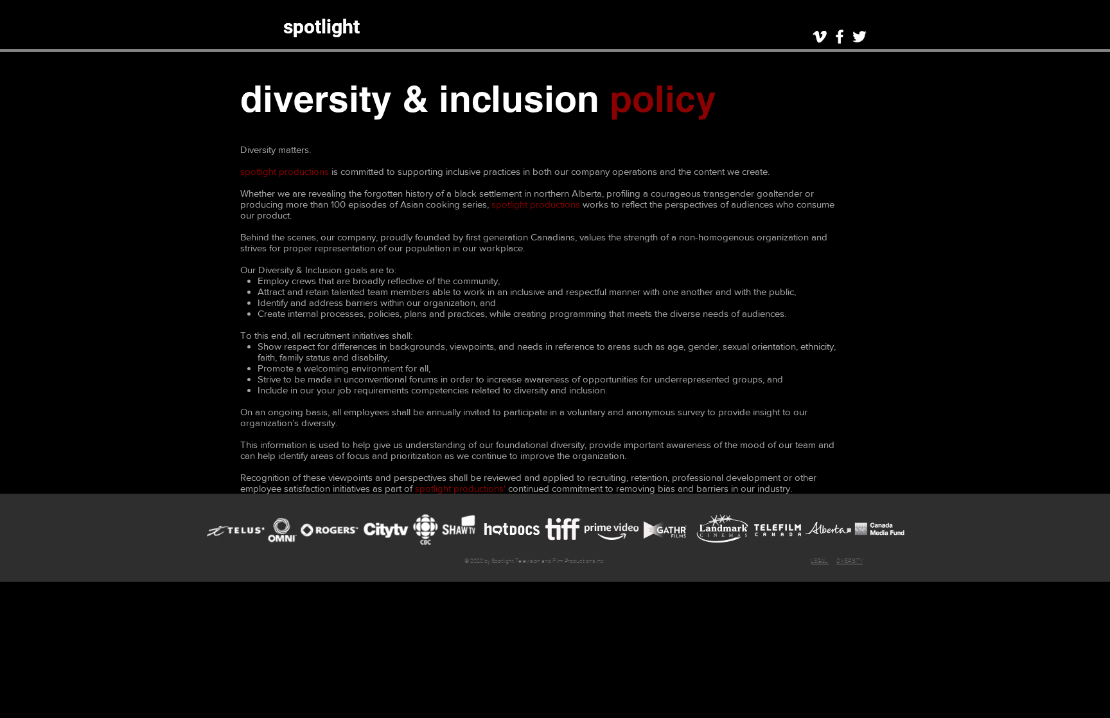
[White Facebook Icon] (840, 37)
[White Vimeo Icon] (820, 37)
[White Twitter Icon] (859, 37)
